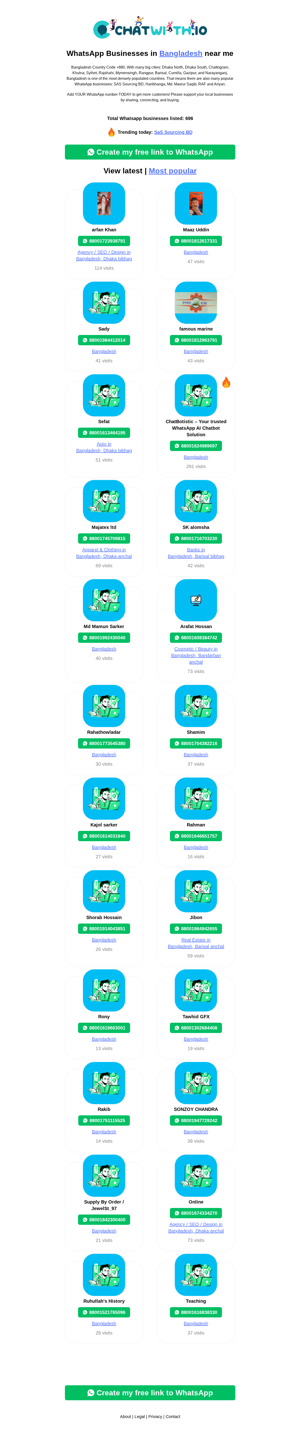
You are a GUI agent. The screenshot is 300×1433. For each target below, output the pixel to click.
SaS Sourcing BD (173, 132)
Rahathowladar (104, 732)
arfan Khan (104, 229)
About (125, 1416)
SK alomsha (196, 527)
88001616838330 (199, 1312)
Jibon (196, 917)
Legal (140, 1416)
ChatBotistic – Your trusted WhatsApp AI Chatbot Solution (196, 428)
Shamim (196, 732)
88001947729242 (199, 1120)
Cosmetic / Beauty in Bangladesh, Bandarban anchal (196, 655)
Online (196, 1201)
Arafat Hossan (196, 626)
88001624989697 (199, 445)
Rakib (104, 1109)
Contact (173, 1416)
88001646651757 (199, 836)
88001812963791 (199, 340)
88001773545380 (107, 743)
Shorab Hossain (104, 917)
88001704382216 (199, 743)
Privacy (155, 1416)
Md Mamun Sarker (104, 626)
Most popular (173, 171)
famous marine (196, 328)
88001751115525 (107, 1120)
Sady (103, 328)
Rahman (196, 824)
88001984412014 (107, 340)
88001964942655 (199, 928)
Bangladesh (180, 53)
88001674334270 (199, 1213)
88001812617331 (199, 241)
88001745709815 (107, 538)
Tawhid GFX (196, 1016)
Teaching (196, 1301)
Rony (104, 1016)
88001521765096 (107, 1312)
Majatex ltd (104, 527)
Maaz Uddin (196, 229)
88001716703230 (199, 538)
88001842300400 (107, 1219)
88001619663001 (107, 1027)
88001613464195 (107, 432)
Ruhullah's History (104, 1301)
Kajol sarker (103, 824)
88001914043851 (107, 928)
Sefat (104, 421)
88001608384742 (199, 637)
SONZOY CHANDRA (196, 1109)
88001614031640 (107, 836)
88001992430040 (107, 637)
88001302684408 (199, 1027)
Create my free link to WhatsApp (155, 152)
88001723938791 (107, 241)
